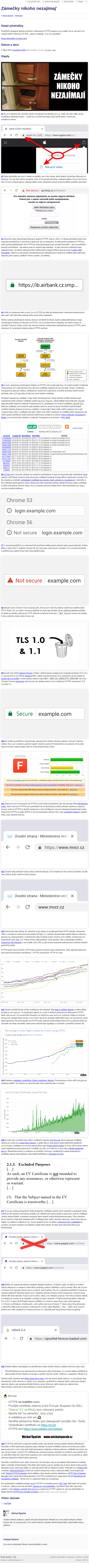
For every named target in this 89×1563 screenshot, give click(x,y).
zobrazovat (19, 681)
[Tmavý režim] (86, 1)
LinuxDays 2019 (19, 50)
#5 (2, 385)
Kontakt (3, 1560)
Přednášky (19, 16)
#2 (2, 176)
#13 (2, 931)
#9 (2, 673)
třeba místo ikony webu (34, 1379)
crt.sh (85, 474)
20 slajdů (48, 50)
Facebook (79, 1557)
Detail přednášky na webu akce (14, 39)
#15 (2, 1080)
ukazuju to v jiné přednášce (44, 1486)
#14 (2, 1010)
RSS (84, 1560)
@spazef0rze (61, 1557)
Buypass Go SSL (56, 1154)
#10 (2, 741)
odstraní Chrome (26, 673)
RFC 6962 (66, 418)
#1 (2, 114)
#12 (2, 872)
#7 (2, 545)
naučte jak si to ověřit (9, 679)
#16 (2, 1140)
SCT (82, 404)
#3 (2, 239)
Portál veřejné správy (55, 1146)
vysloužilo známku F (72, 812)
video (53, 50)
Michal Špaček (8, 16)
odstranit (28, 676)
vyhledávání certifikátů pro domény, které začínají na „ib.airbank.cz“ (48, 480)
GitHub (86, 1557)
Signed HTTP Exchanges (16, 1473)
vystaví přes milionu (27, 1143)
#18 (2, 1285)
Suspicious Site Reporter (11, 942)
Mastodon (70, 1557)
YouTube (7, 1503)
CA (39, 401)
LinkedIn (53, 1557)
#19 (2, 1367)
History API (82, 1468)
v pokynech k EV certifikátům (69, 1222)
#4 (2, 312)
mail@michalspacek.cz (15, 1560)
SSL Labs (63, 1484)
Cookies (78, 1560)
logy (7, 474)
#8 (2, 608)
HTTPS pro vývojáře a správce (26, 1492)
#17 (2, 1211)
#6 (2, 474)
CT (63, 388)
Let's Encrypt (54, 1140)
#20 (2, 1444)
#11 (2, 804)
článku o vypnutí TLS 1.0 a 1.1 (26, 1489)
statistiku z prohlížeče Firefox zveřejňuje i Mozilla (34, 1080)
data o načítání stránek (64, 1010)
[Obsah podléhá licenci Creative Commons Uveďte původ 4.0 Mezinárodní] (14, 1557)
